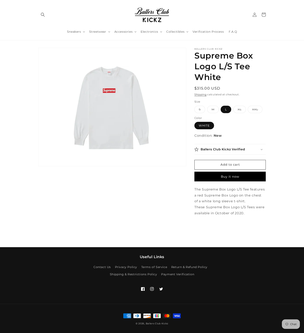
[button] (42, 14)
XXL (257, 110)
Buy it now (230, 176)
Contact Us (102, 267)
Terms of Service (154, 267)
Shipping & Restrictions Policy (133, 274)
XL (242, 110)
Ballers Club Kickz (157, 323)
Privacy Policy (126, 267)
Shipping (200, 94)
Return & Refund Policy (189, 267)
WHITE (204, 125)
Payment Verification (177, 274)
